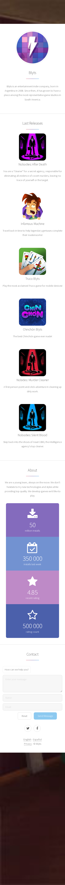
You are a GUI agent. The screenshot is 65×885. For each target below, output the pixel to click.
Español (37, 739)
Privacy (28, 743)
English (27, 739)
